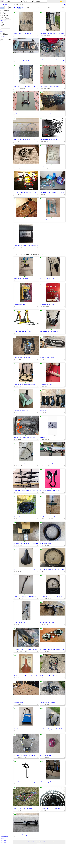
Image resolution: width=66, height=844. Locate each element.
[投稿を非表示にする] (38, 35)
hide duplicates (5, 15)
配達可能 (3, 33)
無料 (3, 24)
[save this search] (64, 5)
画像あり (3, 12)
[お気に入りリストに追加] (14, 35)
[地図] (22, 8)
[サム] (17, 8)
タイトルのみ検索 (5, 10)
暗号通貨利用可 (5, 34)
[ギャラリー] (19, 8)
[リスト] (14, 8)
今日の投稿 (4, 13)
